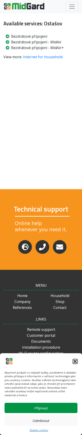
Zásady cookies (39, 430)
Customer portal (41, 335)
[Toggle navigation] (72, 6)
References (22, 307)
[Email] (60, 247)
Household (60, 295)
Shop (60, 301)
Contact (60, 307)
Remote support (41, 329)
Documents (41, 341)
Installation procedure (41, 347)
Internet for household (42, 56)
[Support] (25, 247)
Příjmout (41, 408)
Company (22, 301)
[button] (75, 361)
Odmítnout (41, 420)
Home (22, 295)
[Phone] (42, 247)
